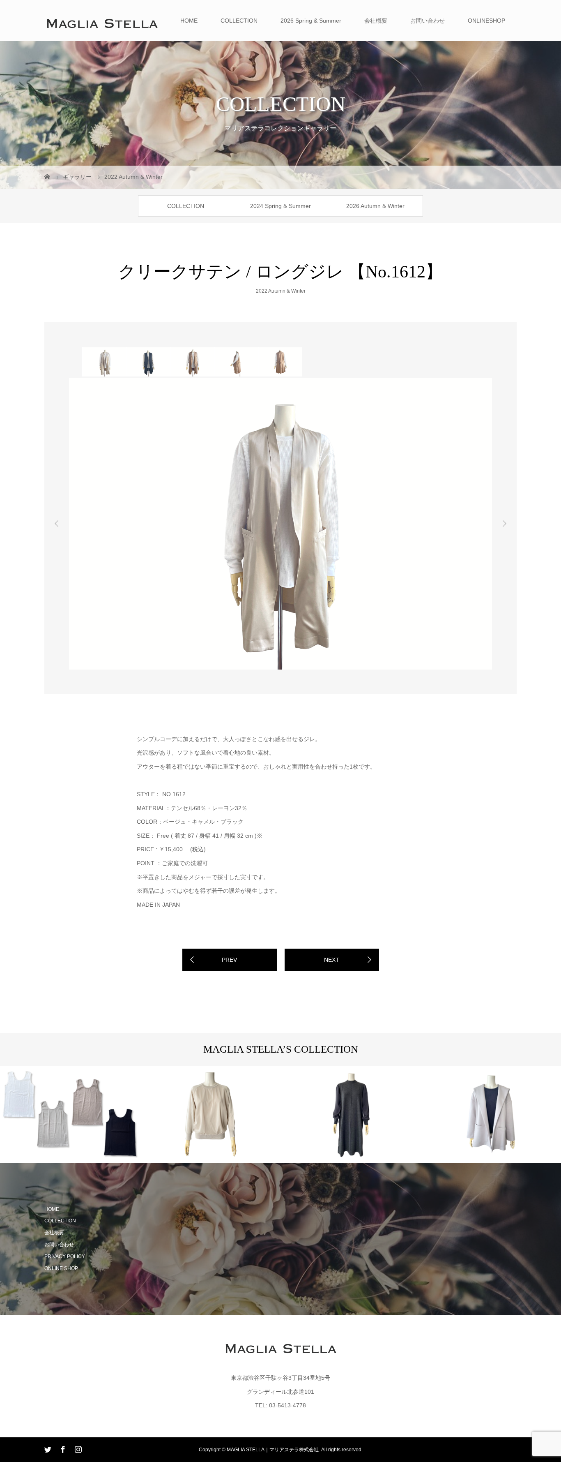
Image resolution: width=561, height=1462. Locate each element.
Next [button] (504, 524)
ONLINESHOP (486, 20)
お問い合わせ (427, 20)
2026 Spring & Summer (310, 20)
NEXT (331, 959)
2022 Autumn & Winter (281, 291)
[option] (104, 361)
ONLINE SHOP (61, 1268)
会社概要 (375, 20)
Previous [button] (57, 524)
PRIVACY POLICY (64, 1256)
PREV (229, 959)
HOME (189, 20)
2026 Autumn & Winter (375, 206)
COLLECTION (239, 20)
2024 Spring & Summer (280, 206)
